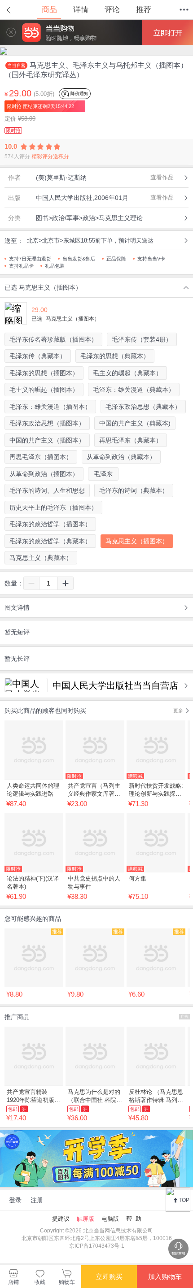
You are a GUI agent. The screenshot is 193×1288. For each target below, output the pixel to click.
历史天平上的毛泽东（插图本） (53, 507)
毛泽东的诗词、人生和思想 (47, 490)
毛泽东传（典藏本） (37, 356)
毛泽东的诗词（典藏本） (133, 490)
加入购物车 (165, 1276)
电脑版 (110, 1218)
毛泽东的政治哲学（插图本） (50, 524)
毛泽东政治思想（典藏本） (143, 406)
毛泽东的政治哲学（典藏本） (50, 541)
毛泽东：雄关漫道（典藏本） (134, 389)
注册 (37, 1200)
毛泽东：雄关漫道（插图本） (50, 406)
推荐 (143, 9)
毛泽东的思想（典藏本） (114, 356)
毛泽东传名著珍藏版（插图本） (53, 339)
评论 (112, 9)
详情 (80, 9)
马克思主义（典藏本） (40, 557)
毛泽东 (103, 473)
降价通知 (78, 93)
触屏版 (85, 1218)
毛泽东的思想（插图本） (44, 373)
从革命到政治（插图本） (44, 473)
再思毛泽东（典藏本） (130, 440)
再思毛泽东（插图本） (40, 456)
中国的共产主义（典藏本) (135, 423)
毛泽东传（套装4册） (142, 339)
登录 (15, 1200)
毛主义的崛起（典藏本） (127, 373)
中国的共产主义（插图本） (47, 440)
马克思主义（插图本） (136, 541)
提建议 (61, 1218)
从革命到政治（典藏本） (121, 456)
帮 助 (133, 1218)
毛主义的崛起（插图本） (44, 389)
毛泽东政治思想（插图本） (47, 423)
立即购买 (109, 1276)
